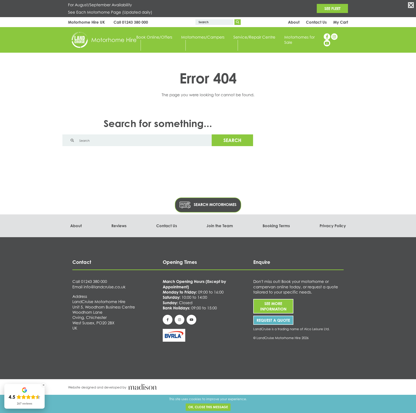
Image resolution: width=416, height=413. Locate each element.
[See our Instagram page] (334, 36)
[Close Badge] (43, 385)
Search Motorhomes (214, 204)
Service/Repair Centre (254, 37)
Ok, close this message (208, 407)
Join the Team (219, 225)
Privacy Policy (333, 225)
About (293, 22)
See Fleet (332, 8)
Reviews (119, 225)
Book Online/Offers (154, 37)
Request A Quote (273, 320)
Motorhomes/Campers (202, 37)
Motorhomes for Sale (299, 40)
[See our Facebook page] (327, 36)
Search (232, 140)
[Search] (237, 22)
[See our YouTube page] (327, 43)
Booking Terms (276, 225)
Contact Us (316, 22)
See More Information (273, 306)
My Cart (340, 22)
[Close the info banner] (411, 5)
